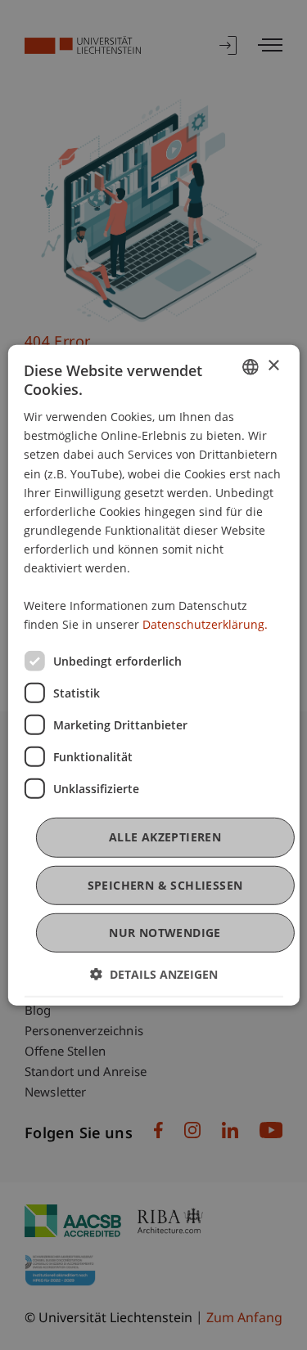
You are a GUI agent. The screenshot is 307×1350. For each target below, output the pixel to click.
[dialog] (153, 674)
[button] (154, 974)
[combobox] (250, 366)
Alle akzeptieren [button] (165, 837)
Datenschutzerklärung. (205, 624)
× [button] (273, 366)
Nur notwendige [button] (165, 932)
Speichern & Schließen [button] (165, 884)
